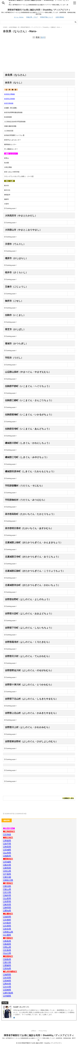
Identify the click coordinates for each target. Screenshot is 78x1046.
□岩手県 (7, 843)
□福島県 (7, 856)
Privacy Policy (43, 1030)
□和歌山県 (8, 932)
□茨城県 (7, 862)
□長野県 (7, 901)
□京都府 (7, 919)
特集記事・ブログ (32, 17)
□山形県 (7, 852)
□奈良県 (7, 929)
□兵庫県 (7, 926)
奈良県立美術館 (9, 99)
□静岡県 (7, 907)
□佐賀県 (7, 977)
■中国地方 (8, 938)
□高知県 (7, 968)
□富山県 (7, 889)
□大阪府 (7, 923)
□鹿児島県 (8, 993)
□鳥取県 (7, 941)
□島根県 (7, 944)
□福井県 (7, 895)
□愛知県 (7, 910)
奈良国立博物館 (9, 94)
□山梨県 (7, 898)
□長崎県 (7, 980)
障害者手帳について (46, 17)
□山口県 (7, 953)
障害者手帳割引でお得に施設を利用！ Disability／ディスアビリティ (39, 10)
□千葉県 (7, 874)
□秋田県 (7, 846)
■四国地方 (8, 956)
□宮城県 (7, 849)
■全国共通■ (9, 828)
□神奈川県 (8, 880)
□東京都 (7, 877)
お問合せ (33, 1030)
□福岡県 (7, 974)
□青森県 (7, 840)
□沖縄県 (7, 996)
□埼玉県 (7, 871)
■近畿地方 (8, 913)
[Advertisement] (39, 56)
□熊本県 (7, 983)
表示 (43, 37)
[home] (14, 1018)
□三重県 (7, 935)
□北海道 (7, 834)
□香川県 (7, 962)
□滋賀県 (7, 916)
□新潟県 (7, 886)
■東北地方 (8, 837)
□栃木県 (7, 865)
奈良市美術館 (8, 103)
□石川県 (7, 892)
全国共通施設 (60, 17)
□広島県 (7, 950)
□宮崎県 (7, 990)
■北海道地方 (9, 831)
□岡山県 (7, 947)
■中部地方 (8, 883)
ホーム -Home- (19, 17)
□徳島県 (7, 959)
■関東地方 (8, 859)
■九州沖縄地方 (10, 971)
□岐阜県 (7, 904)
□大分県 (7, 986)
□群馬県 (7, 868)
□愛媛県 (7, 965)
